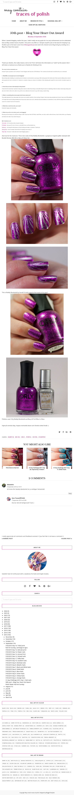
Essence (29, 766)
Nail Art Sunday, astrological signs (17, 648)
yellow (61, 711)
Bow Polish (14, 760)
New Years (35, 723)
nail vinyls (15, 737)
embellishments (34, 728)
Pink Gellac (41, 778)
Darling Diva (61, 763)
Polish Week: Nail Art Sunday (15, 684)
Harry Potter (15, 723)
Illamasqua (53, 769)
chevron (39, 725)
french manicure (18, 731)
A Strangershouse (29, 45)
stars (40, 743)
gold (34, 708)
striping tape (6, 746)
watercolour (6, 748)
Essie (37, 766)
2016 (5, 628)
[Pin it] (70, 432)
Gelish (27, 769)
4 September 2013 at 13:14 (14, 487)
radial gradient (49, 737)
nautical (24, 737)
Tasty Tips (4, 131)
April (7, 695)
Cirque (4, 763)
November (9, 639)
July (7, 689)
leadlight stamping (49, 734)
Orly (23, 437)
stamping (41, 437)
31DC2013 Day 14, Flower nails (15, 652)
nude (57, 708)
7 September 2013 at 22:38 (19, 500)
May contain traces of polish (32, 792)
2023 (5, 613)
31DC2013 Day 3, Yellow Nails (15, 676)
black (4, 708)
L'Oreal (37, 772)
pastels (4, 711)
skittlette (46, 740)
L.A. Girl (45, 772)
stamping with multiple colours (25, 743)
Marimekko (26, 723)
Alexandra (10, 484)
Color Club (13, 763)
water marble (43, 746)
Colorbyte (4, 125)
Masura (15, 775)
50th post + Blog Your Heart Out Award (18, 682)
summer (24, 746)
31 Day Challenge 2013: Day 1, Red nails (18, 680)
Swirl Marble (57, 723)
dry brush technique (19, 728)
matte (60, 734)
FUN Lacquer (6, 769)
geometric (41, 731)
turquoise (44, 711)
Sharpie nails (46, 723)
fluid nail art (57, 728)
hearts (25, 734)
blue (11, 708)
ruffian (20, 740)
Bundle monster (26, 760)
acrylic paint (6, 725)
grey (50, 708)
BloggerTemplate (50, 792)
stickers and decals (51, 743)
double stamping (58, 725)
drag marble (6, 728)
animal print (18, 725)
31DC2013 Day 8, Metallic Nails (16, 665)
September (9, 643)
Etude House (59, 766)
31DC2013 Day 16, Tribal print (15, 645)
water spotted (55, 746)
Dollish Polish (6, 766)
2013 (5, 635)
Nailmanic (4, 127)
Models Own (37, 775)
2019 (5, 622)
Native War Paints (7, 778)
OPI (17, 778)
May (7, 693)
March (8, 697)
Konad (29, 772)
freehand (5, 731)
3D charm (5, 723)
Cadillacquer (39, 760)
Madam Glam (65, 772)
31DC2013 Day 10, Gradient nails (16, 661)
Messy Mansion (25, 775)
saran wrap (29, 740)
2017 (5, 626)
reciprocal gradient (8, 740)
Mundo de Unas (50, 775)
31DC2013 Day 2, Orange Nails (15, 678)
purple (28, 437)
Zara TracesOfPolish (18, 498)
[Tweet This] (59, 432)
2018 (5, 624)
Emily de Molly (19, 766)
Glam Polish (35, 769)
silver (34, 437)
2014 (5, 633)
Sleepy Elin (4, 129)
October (8, 641)
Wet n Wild (54, 780)
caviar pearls (29, 725)
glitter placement (53, 731)
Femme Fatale (18, 769)
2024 (5, 611)
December (9, 637)
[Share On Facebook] (63, 432)
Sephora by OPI (19, 780)
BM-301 (17, 437)
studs (16, 746)
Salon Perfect (6, 780)
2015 (5, 630)
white (53, 711)
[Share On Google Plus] (66, 432)
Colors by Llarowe (26, 763)
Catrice (48, 760)
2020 (5, 620)
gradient (5, 734)
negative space (35, 737)
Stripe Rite (44, 780)
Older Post (66, 538)
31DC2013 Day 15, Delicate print (16, 650)
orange (65, 708)
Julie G (4, 772)
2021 (5, 617)
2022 (5, 615)
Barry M (11, 437)
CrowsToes (38, 763)
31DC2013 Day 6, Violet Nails (15, 669)
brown (20, 708)
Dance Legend (49, 763)
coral (27, 708)
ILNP (44, 769)
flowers (45, 728)
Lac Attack (55, 772)
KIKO (21, 772)
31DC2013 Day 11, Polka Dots (15, 658)
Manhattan (5, 775)
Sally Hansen (53, 778)
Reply (70, 493)
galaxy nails (30, 731)
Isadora (62, 769)
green (42, 708)
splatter (56, 740)
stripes (63, 743)
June (7, 691)
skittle (38, 740)
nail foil (5, 737)
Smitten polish (32, 780)
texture (32, 746)
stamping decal (7, 743)
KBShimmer (13, 772)
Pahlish (32, 778)
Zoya (63, 780)
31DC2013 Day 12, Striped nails (16, 656)
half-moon (15, 734)
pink (12, 711)
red (28, 711)
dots (47, 725)
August (8, 686)
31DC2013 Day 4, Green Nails (15, 673)
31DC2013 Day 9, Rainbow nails (16, 663)
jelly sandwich (35, 734)
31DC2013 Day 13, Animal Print (16, 654)
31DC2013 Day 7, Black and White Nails (18, 667)
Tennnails (4, 123)
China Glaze (58, 760)
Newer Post (8, 538)
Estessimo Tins (47, 766)
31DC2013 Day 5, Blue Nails (14, 671)
